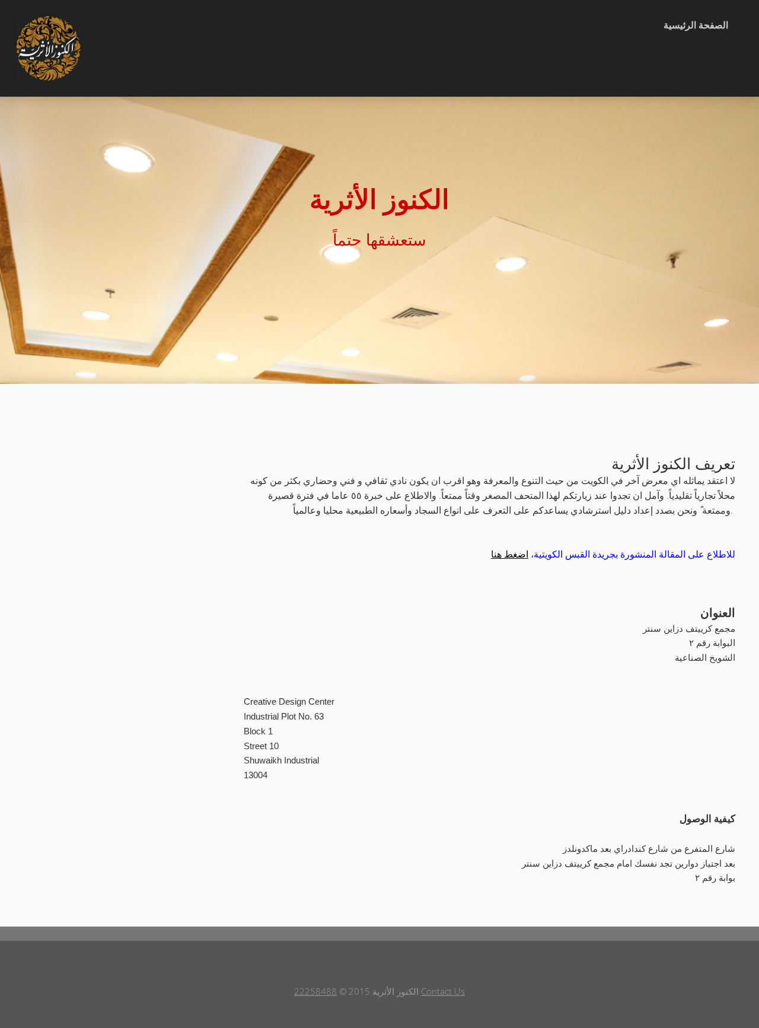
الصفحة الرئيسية (696, 24)
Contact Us (443, 991)
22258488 (315, 991)
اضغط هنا (509, 554)
